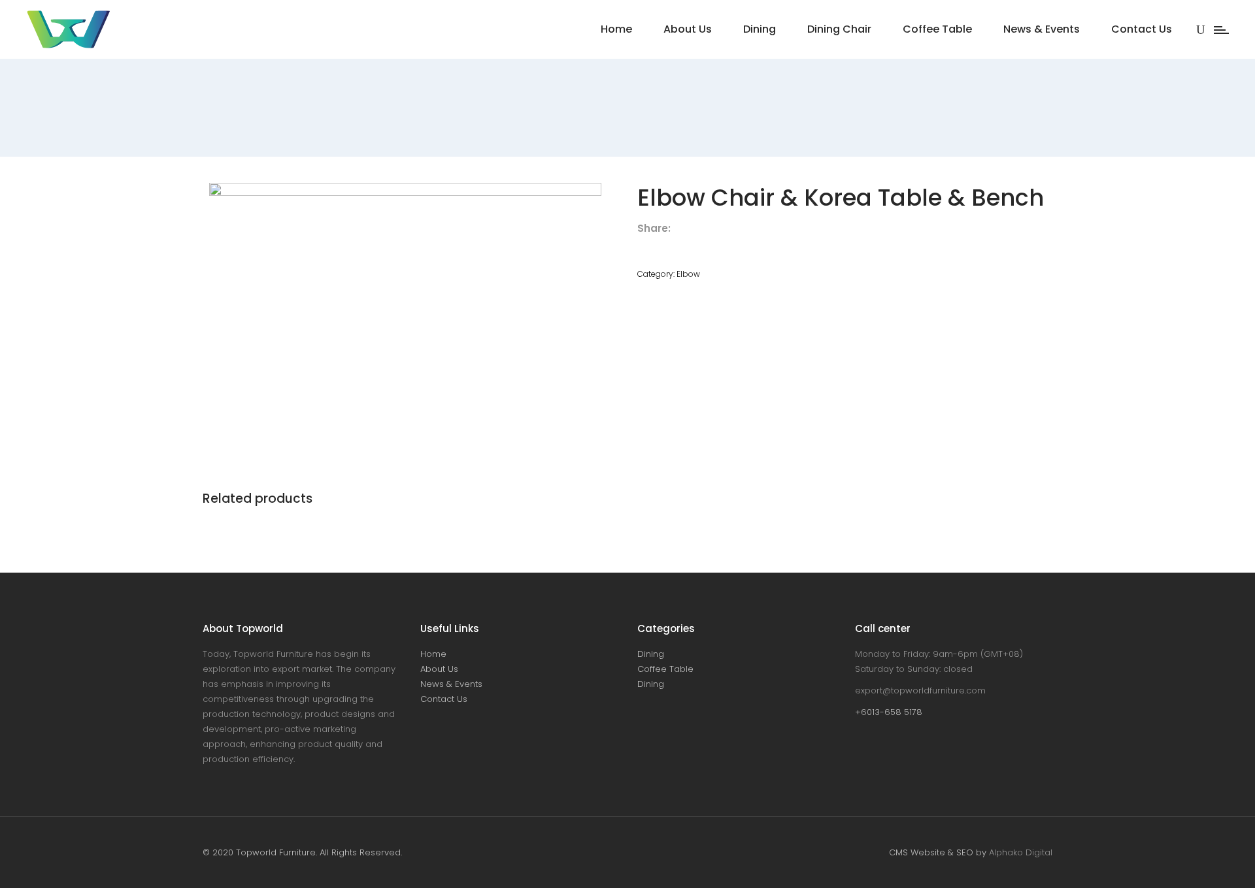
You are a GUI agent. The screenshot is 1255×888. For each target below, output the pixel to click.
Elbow (688, 273)
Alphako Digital (1020, 852)
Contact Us (443, 699)
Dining (650, 654)
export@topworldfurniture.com (920, 690)
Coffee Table (665, 669)
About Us (439, 669)
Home (433, 654)
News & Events (451, 684)
